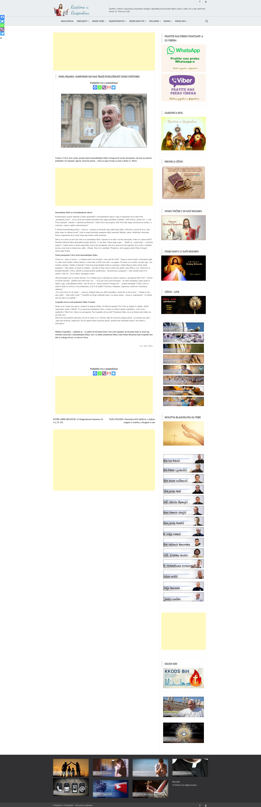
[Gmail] (109, 87)
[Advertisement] (104, 51)
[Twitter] (113, 87)
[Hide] (1, 38)
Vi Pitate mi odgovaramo (184, 784)
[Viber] (104, 87)
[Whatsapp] (100, 87)
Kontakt (176, 781)
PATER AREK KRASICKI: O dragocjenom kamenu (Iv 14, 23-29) (78, 421)
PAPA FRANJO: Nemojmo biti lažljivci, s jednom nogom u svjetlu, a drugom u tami (132, 421)
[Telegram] (2, 33)
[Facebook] (95, 87)
